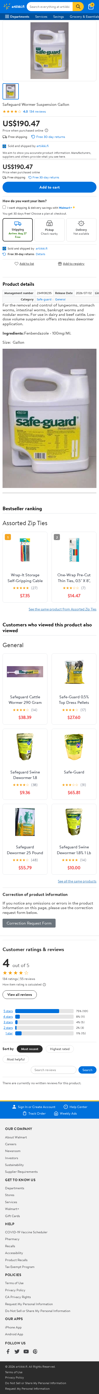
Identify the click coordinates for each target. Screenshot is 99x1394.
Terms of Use (14, 1283)
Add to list (27, 263)
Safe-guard (44, 299)
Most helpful (16, 1059)
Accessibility (14, 1252)
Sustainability (14, 1164)
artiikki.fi (43, 146)
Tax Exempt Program (20, 1266)
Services (41, 16)
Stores (9, 1195)
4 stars (8, 1016)
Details (40, 254)
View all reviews (19, 994)
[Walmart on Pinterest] (35, 1352)
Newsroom (13, 1151)
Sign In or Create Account (36, 1106)
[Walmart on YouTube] (26, 1352)
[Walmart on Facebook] (8, 1352)
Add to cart (49, 187)
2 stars (8, 1028)
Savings (58, 16)
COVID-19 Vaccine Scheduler (26, 1232)
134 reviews (37, 111)
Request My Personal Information (29, 1304)
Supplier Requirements (21, 1171)
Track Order (37, 1113)
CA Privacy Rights (18, 1297)
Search (87, 1070)
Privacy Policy (15, 1290)
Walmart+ (12, 1208)
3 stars (8, 1022)
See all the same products (77, 881)
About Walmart (16, 1137)
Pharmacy (12, 1239)
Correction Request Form (29, 923)
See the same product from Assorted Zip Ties (62, 609)
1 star (9, 1033)
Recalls (10, 1246)
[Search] (78, 6)
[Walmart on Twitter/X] (17, 1352)
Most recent (29, 1049)
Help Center (78, 1106)
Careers (10, 1144)
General (60, 299)
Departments (19, 16)
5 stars (8, 1011)
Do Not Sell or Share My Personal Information (37, 1310)
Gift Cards (12, 1216)
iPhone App (13, 1327)
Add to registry (74, 263)
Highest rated (60, 1049)
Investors (11, 1158)
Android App (14, 1334)
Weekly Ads (68, 1113)
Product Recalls (16, 1260)
